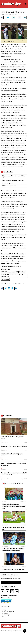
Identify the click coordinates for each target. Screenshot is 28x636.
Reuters (5, 501)
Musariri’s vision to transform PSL (13, 569)
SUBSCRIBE (10, 582)
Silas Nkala (4, 469)
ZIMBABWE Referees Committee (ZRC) (9, 272)
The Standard (5, 613)
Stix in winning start (7, 183)
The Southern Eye (5, 615)
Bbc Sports (6, 525)
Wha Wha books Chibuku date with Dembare (13, 180)
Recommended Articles (14, 483)
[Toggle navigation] (25, 4)
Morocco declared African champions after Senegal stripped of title (13, 506)
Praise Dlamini (8, 14)
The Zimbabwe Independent (8, 611)
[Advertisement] (14, 354)
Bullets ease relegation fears (9, 186)
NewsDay (4, 610)
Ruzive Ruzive (22, 272)
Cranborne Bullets (5, 279)
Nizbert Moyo (4, 450)
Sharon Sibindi (4, 442)
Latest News (7, 415)
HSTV (3, 616)
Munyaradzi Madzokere (8, 566)
